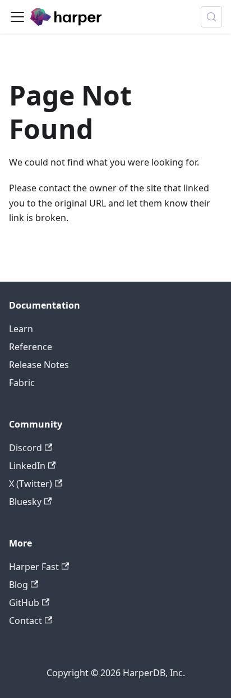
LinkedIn (27, 466)
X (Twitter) (30, 483)
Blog (18, 584)
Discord (25, 448)
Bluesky (25, 501)
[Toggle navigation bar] (17, 16)
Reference (30, 347)
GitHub (24, 602)
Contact (25, 620)
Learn (21, 329)
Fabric (22, 382)
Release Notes (39, 365)
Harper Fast (34, 567)
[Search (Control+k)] (211, 16)
